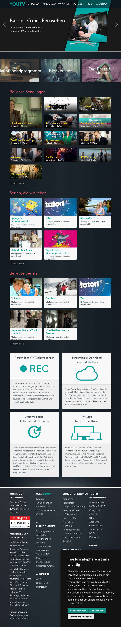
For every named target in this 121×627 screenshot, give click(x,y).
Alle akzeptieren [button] (78, 610)
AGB (38, 579)
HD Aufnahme (70, 514)
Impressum (41, 586)
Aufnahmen (64, 4)
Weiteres (77, 4)
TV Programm (48, 4)
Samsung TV (95, 529)
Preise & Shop (43, 561)
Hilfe (89, 4)
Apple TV (93, 513)
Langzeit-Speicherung (74, 506)
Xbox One (94, 521)
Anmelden (102, 4)
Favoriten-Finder (71, 510)
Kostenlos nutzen (45, 565)
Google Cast (95, 525)
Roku (91, 517)
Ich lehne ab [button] (97, 610)
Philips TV (94, 537)
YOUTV (17, 4)
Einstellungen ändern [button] (81, 616)
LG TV (92, 533)
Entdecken (33, 4)
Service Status (43, 506)
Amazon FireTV (96, 502)
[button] (109, 4)
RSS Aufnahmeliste (72, 533)
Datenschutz (42, 582)
